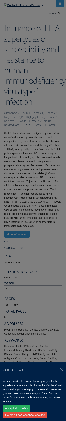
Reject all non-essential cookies (25, 415)
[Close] (62, 369)
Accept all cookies (16, 408)
